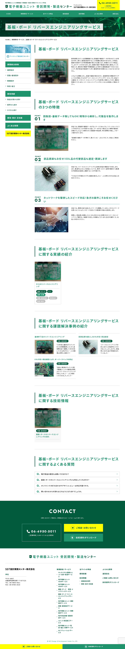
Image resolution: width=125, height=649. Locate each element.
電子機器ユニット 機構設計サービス (65, 612)
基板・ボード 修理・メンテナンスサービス (65, 590)
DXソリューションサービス (65, 631)
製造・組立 (11, 86)
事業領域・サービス (27, 14)
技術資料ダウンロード (86, 537)
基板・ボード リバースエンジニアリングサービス (65, 596)
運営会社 (116, 14)
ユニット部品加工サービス (65, 622)
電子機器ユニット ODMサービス (64, 580)
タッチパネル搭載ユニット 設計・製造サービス (65, 574)
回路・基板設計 (12, 75)
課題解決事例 (13, 64)
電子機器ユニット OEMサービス (64, 585)
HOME (8, 14)
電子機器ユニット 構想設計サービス (65, 602)
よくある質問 (98, 14)
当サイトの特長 (48, 14)
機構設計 (10, 81)
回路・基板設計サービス (65, 607)
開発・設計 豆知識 (14, 118)
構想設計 (10, 70)
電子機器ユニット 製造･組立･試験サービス (65, 627)
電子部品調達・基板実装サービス (65, 617)
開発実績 (66, 14)
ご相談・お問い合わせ (86, 527)
